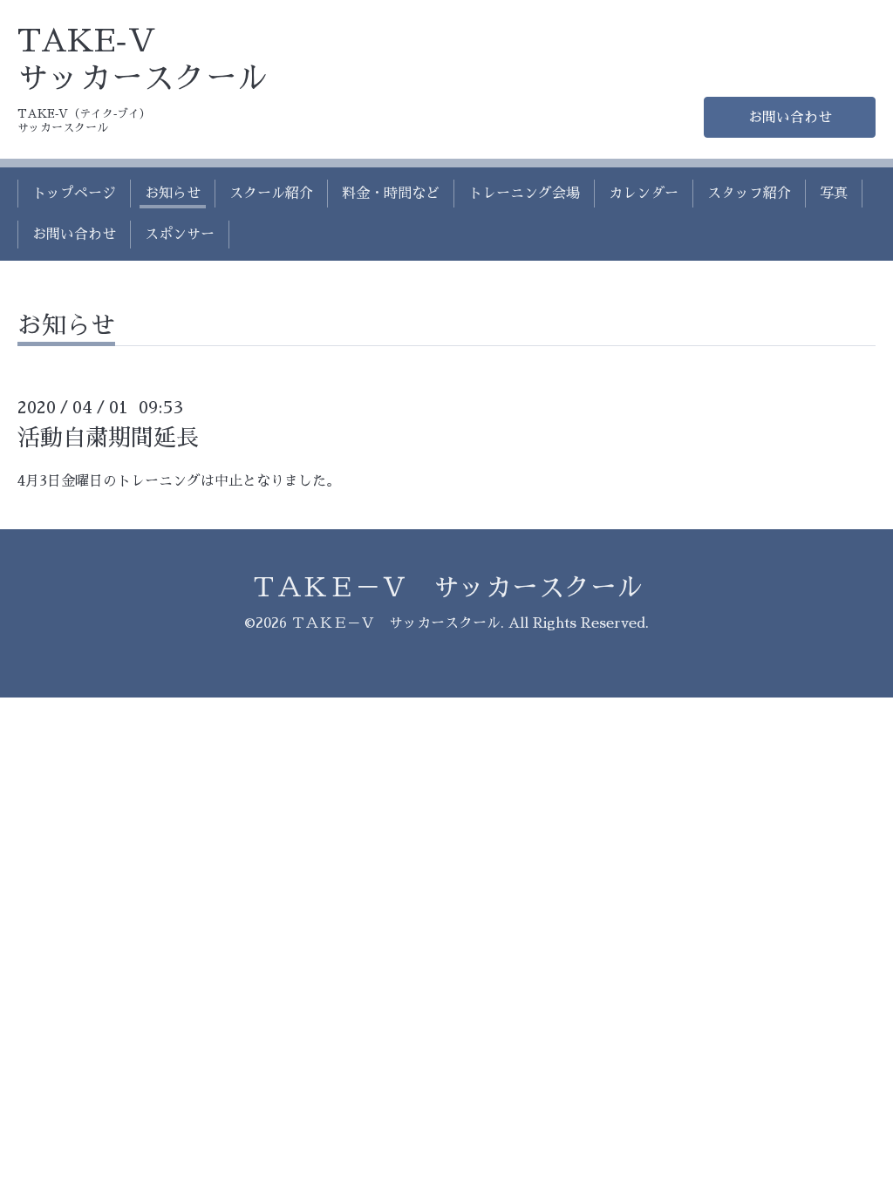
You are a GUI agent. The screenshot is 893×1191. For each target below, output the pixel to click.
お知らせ (173, 194)
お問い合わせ (790, 118)
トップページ (74, 194)
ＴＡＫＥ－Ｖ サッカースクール (446, 588)
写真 (834, 194)
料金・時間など (391, 194)
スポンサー (180, 235)
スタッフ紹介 (749, 194)
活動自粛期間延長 (108, 437)
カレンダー (643, 194)
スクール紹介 (271, 194)
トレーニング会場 (524, 194)
